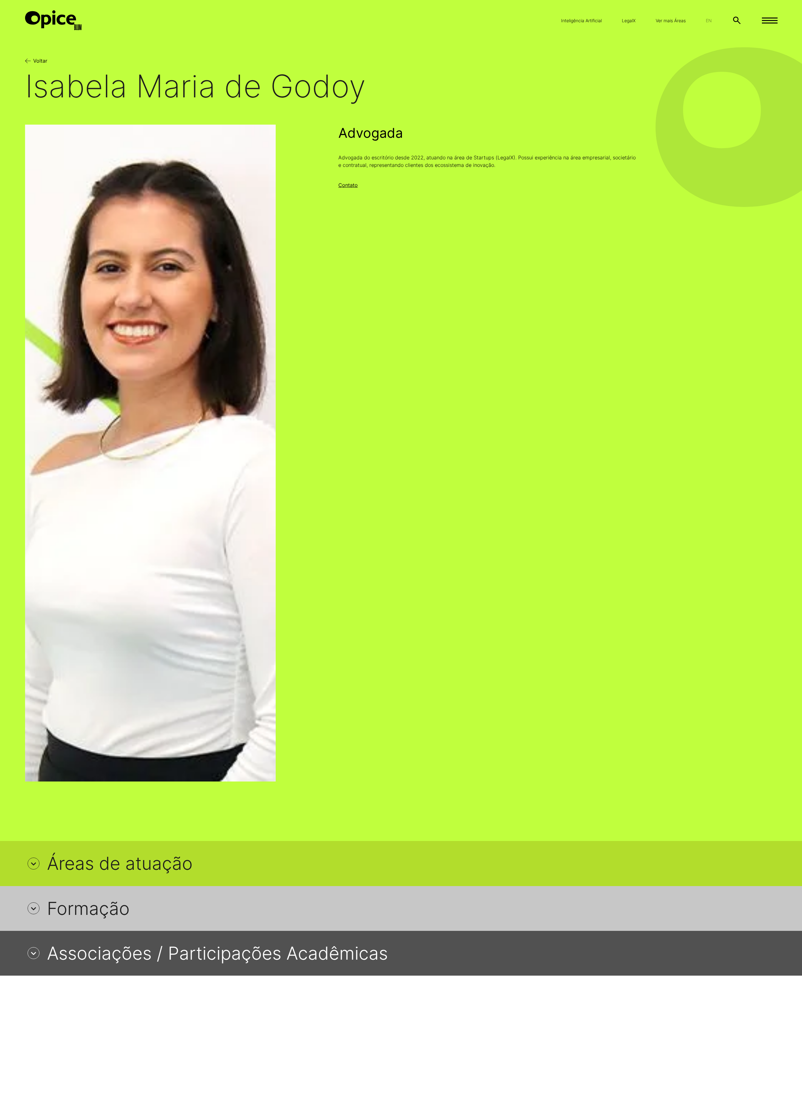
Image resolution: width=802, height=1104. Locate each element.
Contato (348, 185)
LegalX (629, 20)
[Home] (58, 20)
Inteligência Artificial (581, 20)
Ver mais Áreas (671, 20)
